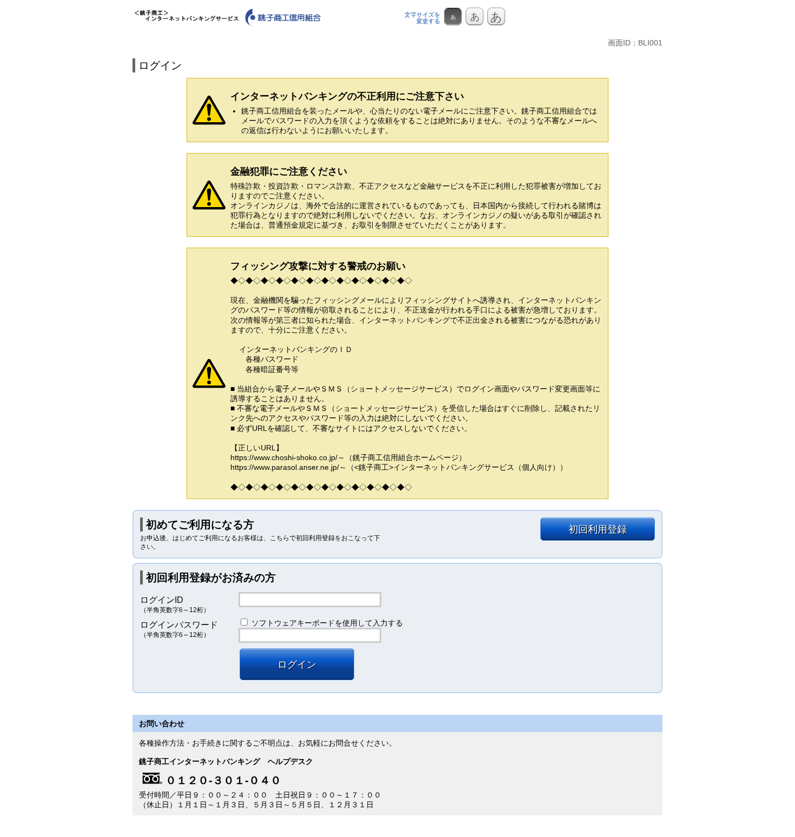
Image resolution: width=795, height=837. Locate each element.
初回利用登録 (597, 529)
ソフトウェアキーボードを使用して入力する (327, 623)
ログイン (296, 664)
